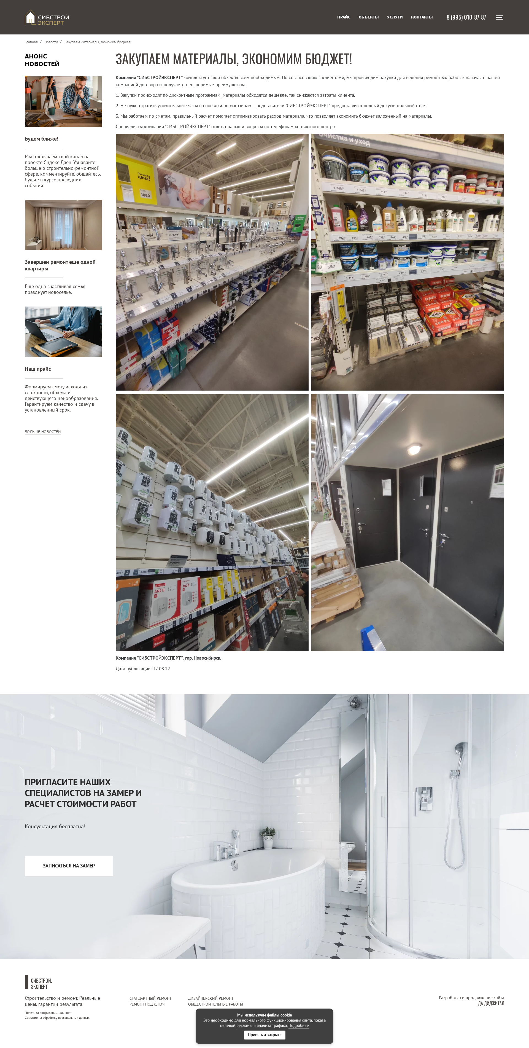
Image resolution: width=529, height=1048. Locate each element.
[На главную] (47, 17)
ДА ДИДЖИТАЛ (491, 1003)
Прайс (343, 17)
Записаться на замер (69, 866)
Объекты (369, 17)
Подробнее (298, 1025)
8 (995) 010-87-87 (466, 17)
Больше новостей (43, 431)
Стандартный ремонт (150, 998)
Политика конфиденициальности (48, 1013)
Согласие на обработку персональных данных (57, 1018)
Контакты (422, 17)
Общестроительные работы (215, 1004)
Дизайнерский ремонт (211, 998)
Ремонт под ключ (146, 1004)
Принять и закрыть (264, 1035)
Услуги (395, 17)
